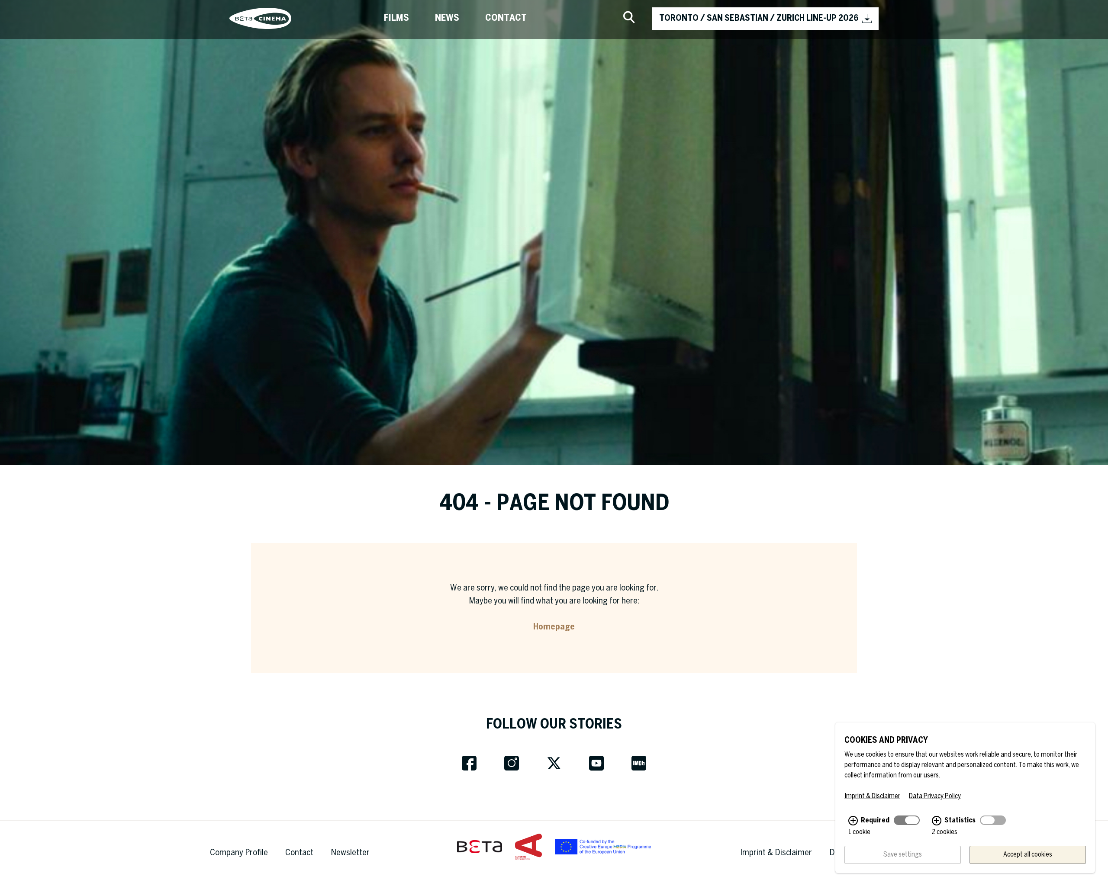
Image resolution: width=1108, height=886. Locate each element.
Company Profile (239, 853)
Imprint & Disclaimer (776, 853)
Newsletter (350, 853)
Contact (506, 18)
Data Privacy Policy (935, 796)
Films (396, 18)
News (447, 18)
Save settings (902, 854)
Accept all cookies (1027, 854)
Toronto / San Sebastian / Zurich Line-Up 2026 (759, 18)
